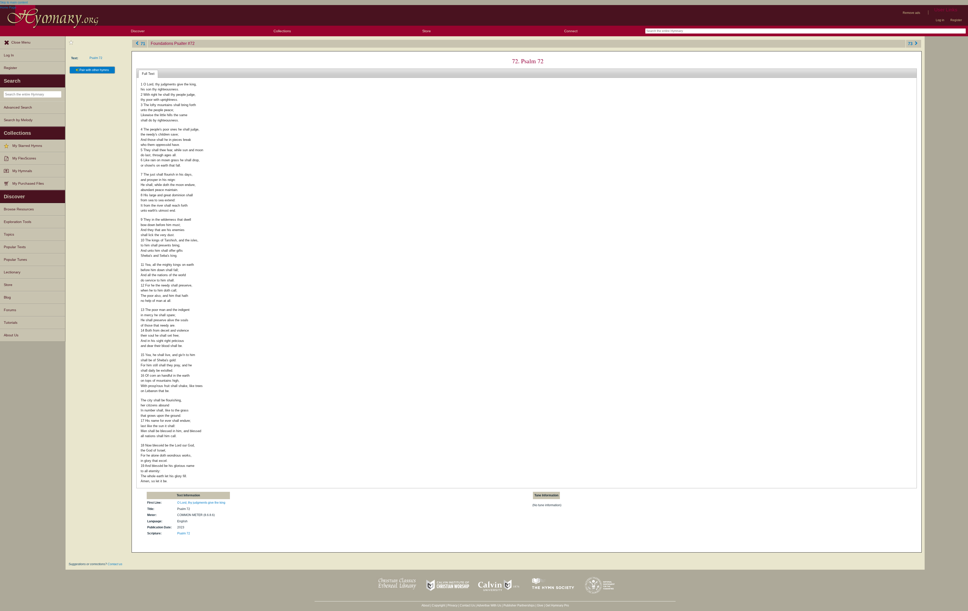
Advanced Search (18, 107)
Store (426, 31)
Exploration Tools (17, 222)
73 (911, 43)
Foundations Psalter (169, 43)
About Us (11, 335)
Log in (940, 20)
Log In (9, 55)
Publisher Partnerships (519, 605)
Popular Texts (15, 247)
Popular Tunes (15, 260)
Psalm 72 (95, 58)
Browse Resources (19, 209)
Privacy (452, 605)
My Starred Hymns (27, 146)
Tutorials (10, 323)
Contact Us (467, 605)
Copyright (438, 605)
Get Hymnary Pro (557, 605)
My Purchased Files (28, 183)
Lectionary (12, 272)
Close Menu (21, 42)
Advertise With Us (489, 605)
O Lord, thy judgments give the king (201, 502)
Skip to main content (14, 2)
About (425, 605)
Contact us (115, 564)
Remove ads (911, 13)
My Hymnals (22, 171)
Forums (10, 310)
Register (956, 20)
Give (540, 605)
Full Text (148, 74)
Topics (9, 234)
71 (142, 43)
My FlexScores (24, 158)
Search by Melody (18, 120)
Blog (7, 297)
